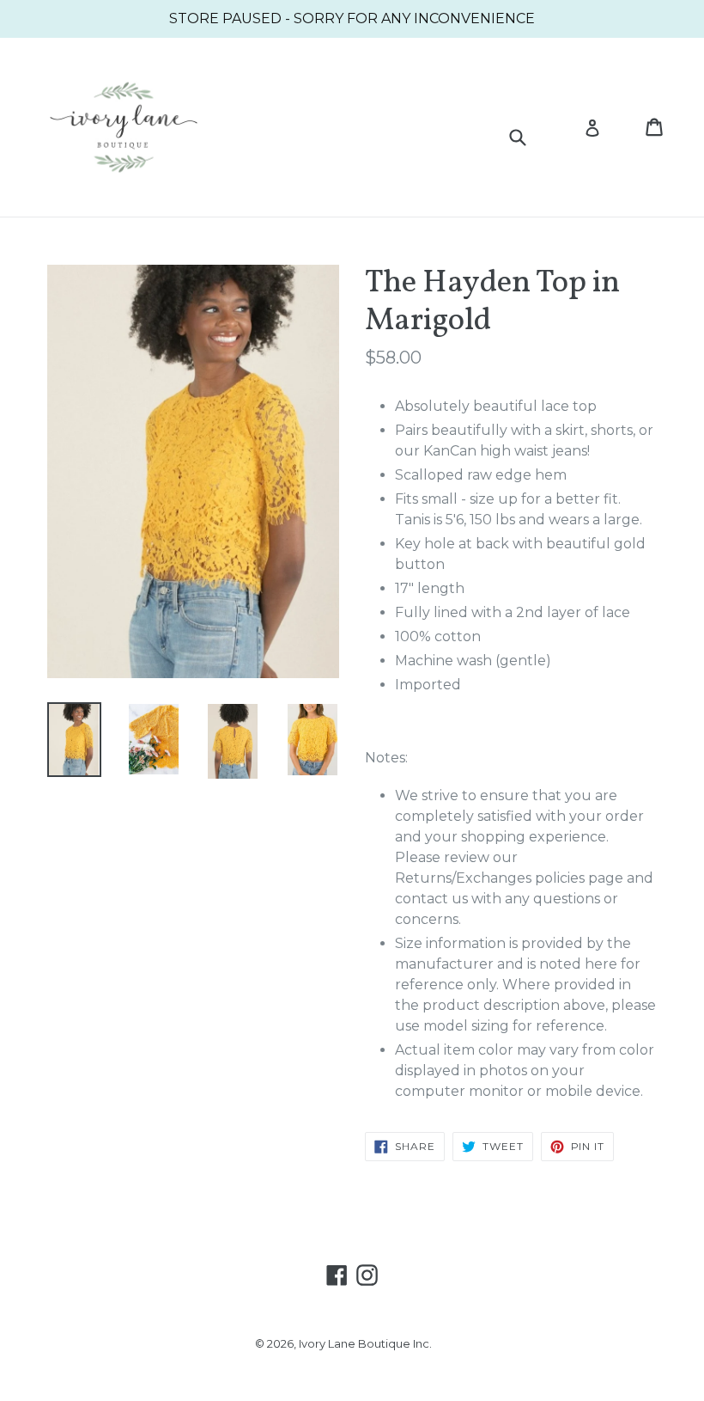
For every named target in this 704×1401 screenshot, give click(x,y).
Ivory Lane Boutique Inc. (365, 1343)
